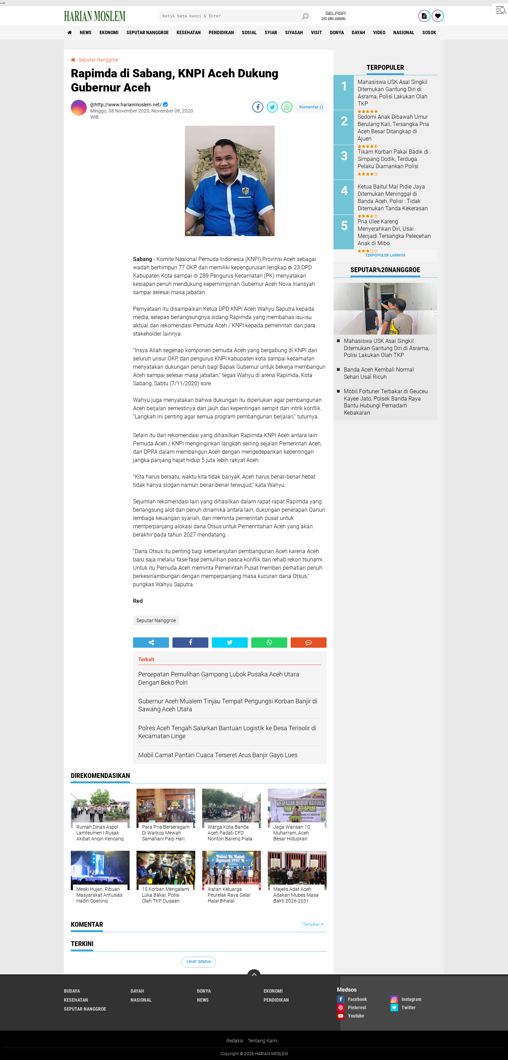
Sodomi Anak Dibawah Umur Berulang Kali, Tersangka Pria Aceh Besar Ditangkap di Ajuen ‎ (393, 128)
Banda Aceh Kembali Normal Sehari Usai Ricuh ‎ (379, 373)
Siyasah (294, 32)
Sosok (429, 32)
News (86, 32)
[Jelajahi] (500, 9)
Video (379, 32)
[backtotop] (254, 976)
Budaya (72, 991)
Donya (337, 32)
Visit (316, 32)
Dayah (358, 32)
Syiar (271, 32)
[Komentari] (309, 642)
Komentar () (311, 106)
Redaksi (234, 1040)
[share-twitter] (272, 107)
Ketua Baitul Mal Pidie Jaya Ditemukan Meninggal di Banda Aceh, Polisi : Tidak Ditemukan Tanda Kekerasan (393, 197)
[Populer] (437, 15)
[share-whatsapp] (286, 107)
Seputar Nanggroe (147, 32)
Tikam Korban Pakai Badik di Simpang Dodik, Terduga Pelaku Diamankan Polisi (393, 159)
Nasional (403, 32)
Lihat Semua (199, 962)
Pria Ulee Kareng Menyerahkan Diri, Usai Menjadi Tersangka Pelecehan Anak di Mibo (394, 232)
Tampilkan (312, 924)
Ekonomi (109, 32)
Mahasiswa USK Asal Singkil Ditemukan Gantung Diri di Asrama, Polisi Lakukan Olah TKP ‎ (392, 93)
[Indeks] (424, 15)
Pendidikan (221, 32)
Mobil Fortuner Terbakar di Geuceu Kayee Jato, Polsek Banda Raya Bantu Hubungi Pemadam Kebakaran (386, 402)
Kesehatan (189, 32)
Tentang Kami (262, 1040)
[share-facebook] (257, 107)
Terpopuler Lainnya (385, 255)
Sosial (249, 32)
